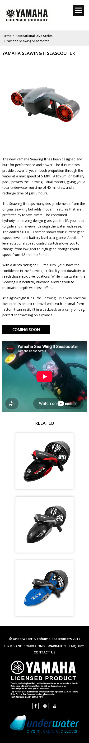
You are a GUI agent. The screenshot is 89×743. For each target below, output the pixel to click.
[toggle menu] (78, 10)
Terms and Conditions (24, 646)
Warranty (57, 646)
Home (6, 36)
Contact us (44, 652)
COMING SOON (26, 329)
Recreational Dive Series (33, 36)
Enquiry (76, 646)
